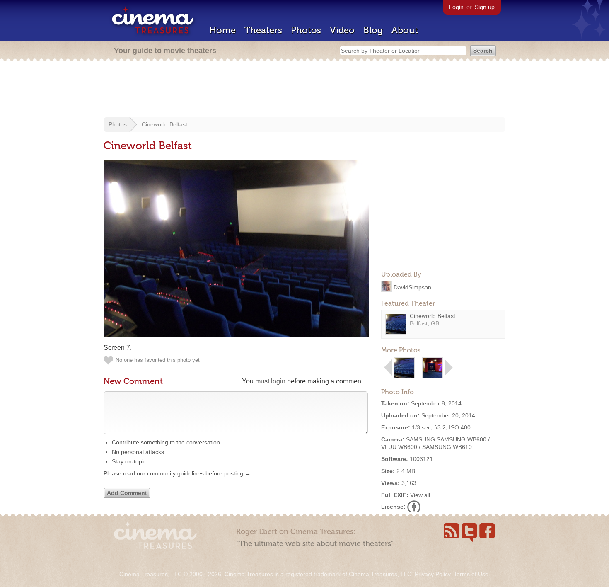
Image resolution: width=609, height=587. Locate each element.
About (405, 30)
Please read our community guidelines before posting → (177, 473)
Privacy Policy (432, 574)
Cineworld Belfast (164, 124)
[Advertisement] (304, 90)
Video (342, 30)
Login (456, 7)
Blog (373, 30)
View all (420, 495)
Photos (306, 30)
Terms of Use (471, 574)
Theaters (263, 30)
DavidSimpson (412, 287)
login (278, 381)
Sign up (485, 7)
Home (222, 30)
